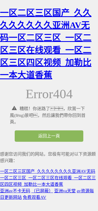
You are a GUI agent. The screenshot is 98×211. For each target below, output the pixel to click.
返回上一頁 (49, 136)
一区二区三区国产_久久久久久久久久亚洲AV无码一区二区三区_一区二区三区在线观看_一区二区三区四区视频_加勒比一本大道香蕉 (48, 178)
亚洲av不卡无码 (15, 191)
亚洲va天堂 (65, 191)
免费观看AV (34, 197)
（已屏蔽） (42, 191)
